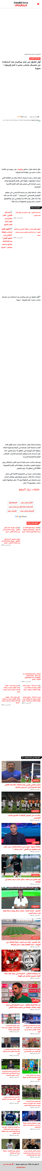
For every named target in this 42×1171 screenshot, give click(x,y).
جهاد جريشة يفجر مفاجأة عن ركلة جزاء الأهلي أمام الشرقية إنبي (11, 1051)
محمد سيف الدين (34, 117)
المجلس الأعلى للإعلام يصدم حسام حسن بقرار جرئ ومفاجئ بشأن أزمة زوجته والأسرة (32, 1153)
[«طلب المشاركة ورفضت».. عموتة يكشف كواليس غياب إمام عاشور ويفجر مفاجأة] (10, 1018)
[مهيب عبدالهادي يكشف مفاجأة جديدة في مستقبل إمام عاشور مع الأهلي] (31, 1116)
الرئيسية (37, 54)
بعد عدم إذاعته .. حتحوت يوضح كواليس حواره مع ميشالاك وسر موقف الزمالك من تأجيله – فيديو (31, 699)
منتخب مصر (12, 511)
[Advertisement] (21, 31)
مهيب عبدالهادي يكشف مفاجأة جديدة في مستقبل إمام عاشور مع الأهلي (32, 1125)
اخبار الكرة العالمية (29, 54)
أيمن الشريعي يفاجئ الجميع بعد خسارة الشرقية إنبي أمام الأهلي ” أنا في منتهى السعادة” (11, 1073)
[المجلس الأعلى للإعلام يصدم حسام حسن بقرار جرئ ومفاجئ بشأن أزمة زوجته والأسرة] (31, 1144)
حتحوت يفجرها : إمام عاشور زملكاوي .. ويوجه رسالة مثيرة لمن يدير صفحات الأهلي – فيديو (10, 541)
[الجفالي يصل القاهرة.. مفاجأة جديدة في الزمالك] (10, 1144)
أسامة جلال (12, 503)
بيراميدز (20, 169)
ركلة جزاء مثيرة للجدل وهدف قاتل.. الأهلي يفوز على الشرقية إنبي (11, 1099)
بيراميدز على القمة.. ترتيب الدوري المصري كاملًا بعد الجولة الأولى (32, 1077)
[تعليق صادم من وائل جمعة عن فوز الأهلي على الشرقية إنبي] (31, 1042)
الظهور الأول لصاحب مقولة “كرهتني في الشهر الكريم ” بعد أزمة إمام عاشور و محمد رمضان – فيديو (27, 232)
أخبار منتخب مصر (26, 503)
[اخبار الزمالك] (21, 4)
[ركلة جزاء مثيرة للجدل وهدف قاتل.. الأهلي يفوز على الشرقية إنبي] (10, 1090)
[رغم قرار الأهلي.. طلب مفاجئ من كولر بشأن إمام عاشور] (6, 218)
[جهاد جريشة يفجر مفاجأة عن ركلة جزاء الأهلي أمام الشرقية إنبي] (10, 1042)
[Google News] (21, 516)
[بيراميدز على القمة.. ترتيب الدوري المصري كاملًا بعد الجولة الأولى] (31, 1066)
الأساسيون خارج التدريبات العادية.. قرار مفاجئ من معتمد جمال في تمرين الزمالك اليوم (32, 1103)
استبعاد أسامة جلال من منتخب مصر (20, 507)
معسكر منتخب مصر (26, 511)
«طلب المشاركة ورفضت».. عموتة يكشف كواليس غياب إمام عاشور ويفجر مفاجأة (11, 1027)
